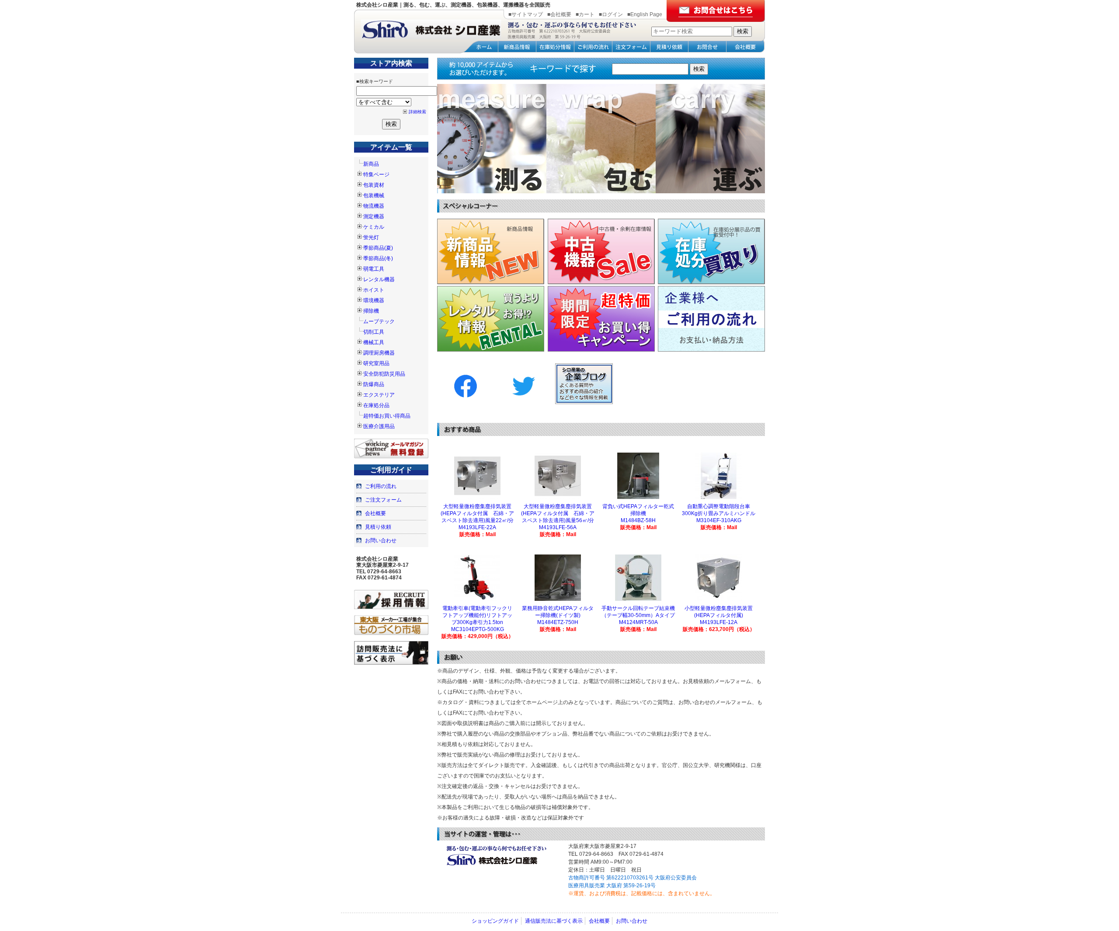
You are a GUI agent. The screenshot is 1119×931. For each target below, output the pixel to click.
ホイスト (373, 290)
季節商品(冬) (378, 258)
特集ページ (376, 174)
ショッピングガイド (495, 921)
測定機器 (373, 216)
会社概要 (375, 513)
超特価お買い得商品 (386, 416)
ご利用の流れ (380, 486)
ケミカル (373, 227)
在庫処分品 (376, 405)
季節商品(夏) (378, 248)
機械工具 (373, 342)
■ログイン (611, 14)
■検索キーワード (374, 81)
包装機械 (373, 195)
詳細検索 (417, 111)
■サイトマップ (525, 14)
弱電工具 (373, 269)
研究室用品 (376, 363)
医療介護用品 (379, 426)
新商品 (371, 164)
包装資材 (373, 185)
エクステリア (379, 395)
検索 (699, 69)
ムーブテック (379, 321)
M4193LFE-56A (558, 527)
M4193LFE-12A (718, 622)
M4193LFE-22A (477, 527)
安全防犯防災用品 (384, 374)
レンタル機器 (379, 279)
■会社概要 (559, 14)
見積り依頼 (378, 527)
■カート (585, 14)
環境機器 (373, 300)
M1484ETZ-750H (557, 622)
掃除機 (371, 311)
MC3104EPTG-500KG (477, 629)
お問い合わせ (380, 540)
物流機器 (373, 206)
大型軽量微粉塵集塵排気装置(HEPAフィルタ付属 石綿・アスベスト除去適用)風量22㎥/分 (477, 513)
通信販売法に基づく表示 (554, 921)
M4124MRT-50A (638, 622)
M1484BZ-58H (638, 520)
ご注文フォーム (383, 500)
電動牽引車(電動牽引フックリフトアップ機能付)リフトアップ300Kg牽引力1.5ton (477, 615)
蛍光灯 (371, 237)
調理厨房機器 (379, 353)
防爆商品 (373, 384)
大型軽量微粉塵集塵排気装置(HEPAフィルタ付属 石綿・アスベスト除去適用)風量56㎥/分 (557, 513)
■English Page (644, 14)
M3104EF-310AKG (718, 520)
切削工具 (373, 332)
